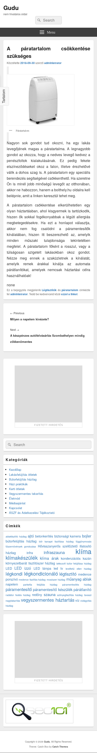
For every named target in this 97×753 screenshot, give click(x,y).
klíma (83, 551)
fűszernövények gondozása (21, 546)
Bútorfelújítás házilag (23, 479)
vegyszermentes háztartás (47, 599)
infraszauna (54, 552)
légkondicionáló (41, 573)
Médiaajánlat (17, 503)
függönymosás (83, 541)
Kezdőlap (15, 469)
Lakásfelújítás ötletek (23, 474)
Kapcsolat (15, 508)
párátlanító (82, 589)
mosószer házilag (56, 579)
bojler (86, 536)
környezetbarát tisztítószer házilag (30, 563)
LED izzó (22, 568)
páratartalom (70, 290)
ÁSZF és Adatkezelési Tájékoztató (32, 512)
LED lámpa (42, 568)
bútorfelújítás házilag (21, 541)
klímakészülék (22, 557)
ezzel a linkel (69, 294)
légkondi (14, 573)
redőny (37, 594)
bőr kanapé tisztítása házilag (56, 541)
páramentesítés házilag (76, 584)
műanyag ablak (78, 579)
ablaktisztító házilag (16, 536)
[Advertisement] (48, 393)
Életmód (14, 498)
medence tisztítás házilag (32, 579)
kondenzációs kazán (76, 558)
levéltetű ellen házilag (78, 568)
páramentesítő (19, 589)
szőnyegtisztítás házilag (70, 595)
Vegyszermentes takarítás (26, 493)
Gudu (11, 7)
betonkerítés (44, 536)
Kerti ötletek (17, 489)
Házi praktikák (18, 484)
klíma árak (49, 558)
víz (77, 600)
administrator (53, 63)
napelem (12, 584)
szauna (49, 594)
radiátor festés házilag (18, 595)
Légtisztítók (49, 290)
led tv (58, 568)
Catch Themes (60, 746)
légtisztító (67, 574)
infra (30, 552)
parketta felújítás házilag (40, 584)
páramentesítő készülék (52, 589)
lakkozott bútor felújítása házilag (73, 563)
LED (9, 568)
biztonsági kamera (67, 536)
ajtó (31, 536)
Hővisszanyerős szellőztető (58, 546)
